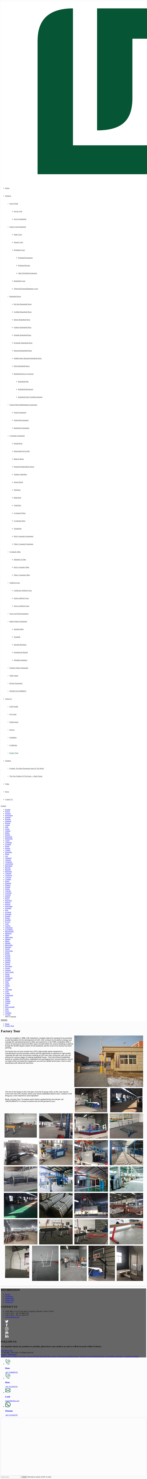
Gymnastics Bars (19, 521)
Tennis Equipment (20, 412)
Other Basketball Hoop (21, 366)
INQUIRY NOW (7, 1351)
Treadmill (17, 637)
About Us (8, 699)
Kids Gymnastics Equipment (23, 536)
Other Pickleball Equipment (27, 273)
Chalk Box (17, 505)
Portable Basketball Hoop (22, 335)
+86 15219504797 (11, 1387)
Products (8, 196)
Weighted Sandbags (20, 660)
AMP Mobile (12, 1354)
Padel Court (18, 234)
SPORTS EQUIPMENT (17, 691)
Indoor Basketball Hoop (22, 320)
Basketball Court (19, 281)
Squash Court (18, 242)
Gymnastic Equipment (17, 436)
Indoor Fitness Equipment (18, 621)
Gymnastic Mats (15, 552)
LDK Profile (13, 706)
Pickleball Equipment (25, 258)
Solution (8, 761)
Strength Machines (20, 645)
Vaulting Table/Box (20, 474)
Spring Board (18, 482)
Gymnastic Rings (20, 513)
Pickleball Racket (24, 265)
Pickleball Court (19, 250)
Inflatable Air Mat (20, 559)
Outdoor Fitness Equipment (18, 668)
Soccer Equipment (20, 219)
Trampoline (18, 529)
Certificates (13, 745)
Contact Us (9, 799)
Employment (13, 722)
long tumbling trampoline (114, 1356)
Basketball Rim (23, 381)
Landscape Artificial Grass (23, 590)
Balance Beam (19, 459)
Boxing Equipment (15, 683)
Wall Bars (17, 490)
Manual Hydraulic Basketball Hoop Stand (41, 1356)
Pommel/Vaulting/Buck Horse (24, 467)
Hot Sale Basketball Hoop (23, 304)
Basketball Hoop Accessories (24, 374)
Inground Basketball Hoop (23, 351)
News (7, 792)
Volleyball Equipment (21, 420)
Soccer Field (13, 204)
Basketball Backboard (25, 389)
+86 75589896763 (11, 1372)
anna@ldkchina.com (12, 1317)
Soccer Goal (18, 211)
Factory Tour (13, 753)
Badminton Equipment (21, 428)
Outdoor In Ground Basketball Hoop (92, 1356)
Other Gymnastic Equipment (23, 544)
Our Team (12, 714)
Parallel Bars (18, 443)
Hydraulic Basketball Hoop (23, 343)
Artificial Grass (14, 583)
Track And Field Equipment (18, 614)
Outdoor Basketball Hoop (22, 327)
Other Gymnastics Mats (22, 575)
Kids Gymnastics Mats (21, 567)
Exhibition (13, 737)
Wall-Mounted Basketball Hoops (67, 1356)
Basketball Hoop (15, 296)
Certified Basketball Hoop (23, 312)
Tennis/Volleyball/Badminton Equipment (23, 405)
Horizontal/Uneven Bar (22, 451)
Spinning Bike (19, 629)
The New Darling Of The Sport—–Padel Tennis (25, 776)
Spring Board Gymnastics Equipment (13, 1356)
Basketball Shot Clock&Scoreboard (30, 397)
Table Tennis (13, 676)
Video (7, 784)
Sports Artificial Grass (21, 598)
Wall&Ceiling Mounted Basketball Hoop (28, 358)
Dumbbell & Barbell (21, 652)
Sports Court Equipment (17, 227)
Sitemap (3, 1354)
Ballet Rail (17, 498)
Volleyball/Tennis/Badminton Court (26, 289)
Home (7, 188)
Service (12, 730)
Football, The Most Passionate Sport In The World (26, 768)
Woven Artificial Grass (21, 606)
